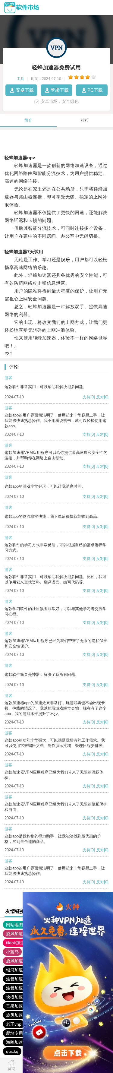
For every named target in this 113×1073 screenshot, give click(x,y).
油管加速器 (16, 978)
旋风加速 (14, 933)
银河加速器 (16, 969)
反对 (100, 397)
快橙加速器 (16, 997)
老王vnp (13, 1024)
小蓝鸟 (12, 951)
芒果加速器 (16, 1006)
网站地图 (14, 924)
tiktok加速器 (17, 942)
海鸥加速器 (16, 1042)
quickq (12, 1051)
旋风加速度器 (18, 1015)
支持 (86, 397)
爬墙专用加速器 (21, 1033)
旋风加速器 (16, 960)
